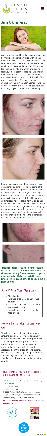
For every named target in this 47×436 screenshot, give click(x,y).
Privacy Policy (18, 400)
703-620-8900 (14, 386)
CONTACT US (25, 374)
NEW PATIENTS (24, 372)
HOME (5, 372)
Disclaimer (7, 400)
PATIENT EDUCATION (10, 374)
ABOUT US (36, 372)
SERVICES (13, 372)
